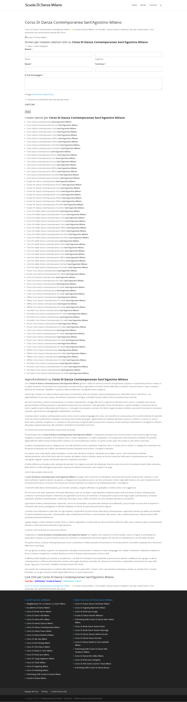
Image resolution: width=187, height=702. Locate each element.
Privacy (45, 691)
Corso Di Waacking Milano (37, 670)
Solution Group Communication (88, 698)
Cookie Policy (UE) (59, 691)
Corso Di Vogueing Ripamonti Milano (90, 607)
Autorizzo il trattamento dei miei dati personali (48, 99)
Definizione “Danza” (73, 581)
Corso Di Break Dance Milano (39, 611)
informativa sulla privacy (43, 94)
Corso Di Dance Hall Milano (38, 615)
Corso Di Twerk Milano (36, 662)
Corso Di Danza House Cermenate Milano (92, 604)
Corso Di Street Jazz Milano (38, 654)
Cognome (99, 59)
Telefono (100, 64)
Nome (27, 59)
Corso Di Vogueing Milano (37, 666)
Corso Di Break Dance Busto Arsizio (90, 626)
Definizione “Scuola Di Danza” (48, 581)
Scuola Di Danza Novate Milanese (89, 615)
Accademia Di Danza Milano (38, 607)
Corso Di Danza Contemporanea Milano (43, 627)
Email (28, 64)
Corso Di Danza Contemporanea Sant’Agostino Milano (47, 586)
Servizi (143, 5)
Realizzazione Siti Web (51, 698)
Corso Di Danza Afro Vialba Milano (89, 656)
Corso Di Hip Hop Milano (37, 639)
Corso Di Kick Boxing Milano (38, 643)
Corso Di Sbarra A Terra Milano (39, 650)
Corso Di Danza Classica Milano (40, 623)
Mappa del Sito (31, 691)
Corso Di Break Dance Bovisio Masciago (92, 630)
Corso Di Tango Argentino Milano (40, 658)
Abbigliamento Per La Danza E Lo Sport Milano (46, 604)
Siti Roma (68, 698)
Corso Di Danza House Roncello (88, 638)
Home (134, 5)
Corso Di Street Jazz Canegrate (87, 660)
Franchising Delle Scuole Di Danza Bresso (92, 667)
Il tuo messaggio (34, 75)
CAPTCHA (30, 104)
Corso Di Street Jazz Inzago (86, 611)
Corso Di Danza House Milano (39, 631)
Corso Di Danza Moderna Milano (40, 635)
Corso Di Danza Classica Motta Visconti (91, 634)
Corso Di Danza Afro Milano (38, 619)
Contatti (153, 5)
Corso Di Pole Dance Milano (38, 647)
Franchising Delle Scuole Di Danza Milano (44, 674)
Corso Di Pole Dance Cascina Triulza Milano (93, 663)
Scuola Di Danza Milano (36, 678)
